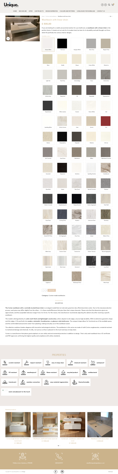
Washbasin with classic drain (100, 438)
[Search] (109, 4)
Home (43, 16)
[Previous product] (109, 16)
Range (23, 471)
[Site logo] (11, 4)
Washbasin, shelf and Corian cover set (45, 438)
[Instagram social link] (105, 5)
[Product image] (18, 424)
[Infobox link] (59, 459)
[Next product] (112, 16)
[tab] (59, 302)
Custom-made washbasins (51, 16)
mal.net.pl (110, 471)
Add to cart (51, 290)
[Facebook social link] (102, 5)
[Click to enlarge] (8, 38)
